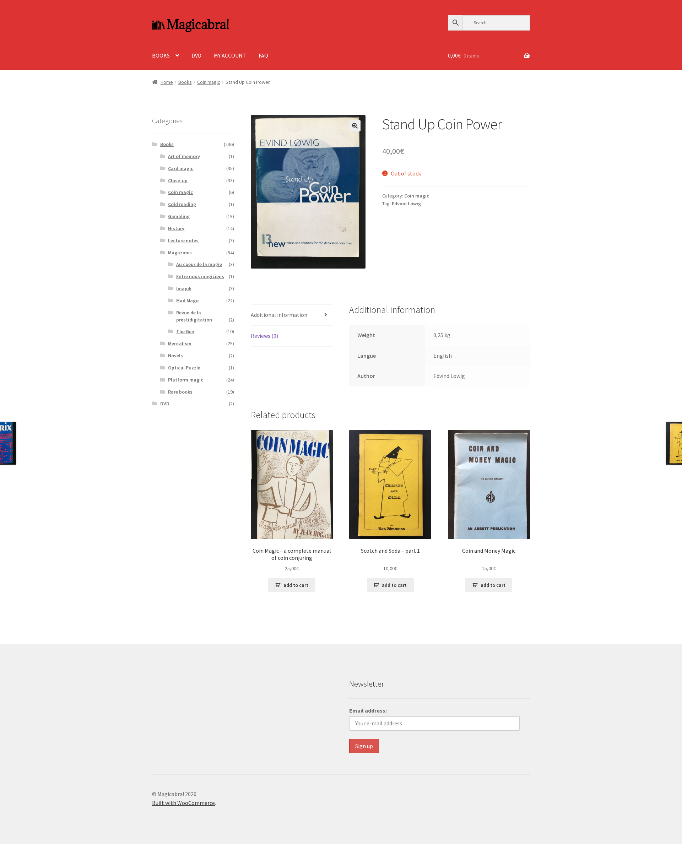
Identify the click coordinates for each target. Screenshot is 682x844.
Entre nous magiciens (200, 276)
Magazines (180, 252)
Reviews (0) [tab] (264, 335)
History (176, 228)
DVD (196, 55)
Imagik (183, 288)
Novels (175, 355)
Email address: (368, 710)
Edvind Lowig (406, 203)
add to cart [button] (295, 585)
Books (185, 82)
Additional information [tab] (279, 314)
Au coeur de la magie (199, 264)
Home (167, 82)
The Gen (185, 331)
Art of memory (184, 156)
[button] (355, 125)
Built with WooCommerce (183, 802)
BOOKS (161, 55)
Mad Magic (188, 300)
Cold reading (182, 204)
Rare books (180, 392)
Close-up (178, 180)
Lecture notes (183, 240)
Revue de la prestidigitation (194, 316)
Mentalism (179, 343)
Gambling (179, 216)
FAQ (263, 55)
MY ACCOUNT (230, 55)
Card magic (180, 168)
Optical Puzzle (184, 367)
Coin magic (208, 82)
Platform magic (185, 380)
